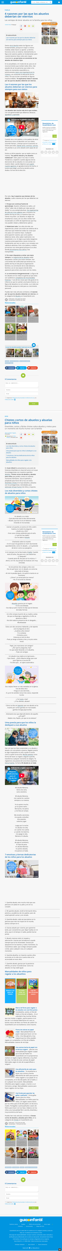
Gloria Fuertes (9, 763)
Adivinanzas (8, 1167)
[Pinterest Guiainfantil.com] (46, 152)
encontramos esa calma (17, 250)
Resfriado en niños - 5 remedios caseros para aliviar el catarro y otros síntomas (54, 28)
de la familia (14, 45)
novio (22, 699)
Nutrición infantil (14, 361)
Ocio (6, 416)
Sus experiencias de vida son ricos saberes (21, 211)
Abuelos (18, 296)
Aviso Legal (47, 1224)
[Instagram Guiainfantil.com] (49, 152)
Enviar (33, 403)
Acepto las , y (49, 142)
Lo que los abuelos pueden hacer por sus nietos (19, 347)
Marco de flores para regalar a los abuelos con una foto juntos (26, 1009)
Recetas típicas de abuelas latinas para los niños (21, 335)
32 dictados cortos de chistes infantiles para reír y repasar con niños (9, 1158)
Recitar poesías (28, 754)
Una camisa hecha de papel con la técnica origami (26, 1048)
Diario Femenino (42, 1244)
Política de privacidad (35, 1224)
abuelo (27, 537)
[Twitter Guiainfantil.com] (53, 152)
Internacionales (21, 330)
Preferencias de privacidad (18, 398)
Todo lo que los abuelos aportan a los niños (9, 336)
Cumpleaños (16, 1167)
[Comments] (21, 30)
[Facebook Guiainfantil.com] (42, 152)
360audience (35, 1248)
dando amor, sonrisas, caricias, (27, 146)
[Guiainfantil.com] (18, 3)
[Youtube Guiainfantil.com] (57, 152)
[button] (6, 3)
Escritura (9, 1151)
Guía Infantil (31, 1244)
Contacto (20, 1226)
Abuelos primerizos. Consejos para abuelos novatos (32, 317)
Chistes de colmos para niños (10, 1143)
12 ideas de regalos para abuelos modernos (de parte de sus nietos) (33, 1158)
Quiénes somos (14, 1224)
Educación (9, 331)
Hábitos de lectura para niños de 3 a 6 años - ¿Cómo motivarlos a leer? (46, 29)
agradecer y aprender (12, 115)
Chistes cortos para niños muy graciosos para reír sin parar (21, 1141)
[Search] (50, 2)
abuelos (7, 474)
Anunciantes (29, 1226)
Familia (7, 10)
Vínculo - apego (9, 363)
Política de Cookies (9, 399)
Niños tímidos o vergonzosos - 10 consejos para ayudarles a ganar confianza (55, 38)
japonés (20, 705)
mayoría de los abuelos (21, 257)
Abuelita (14, 603)
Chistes (8, 312)
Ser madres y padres (25, 361)
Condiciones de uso (30, 398)
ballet (30, 552)
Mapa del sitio (40, 1226)
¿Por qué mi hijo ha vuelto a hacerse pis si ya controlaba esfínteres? (46, 39)
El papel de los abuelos (21, 319)
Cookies (23, 1224)
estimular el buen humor (13, 487)
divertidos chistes (11, 483)
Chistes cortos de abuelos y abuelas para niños (10, 318)
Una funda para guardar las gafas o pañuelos (25, 1094)
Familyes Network (19, 1244)
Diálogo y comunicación (31, 1167)
